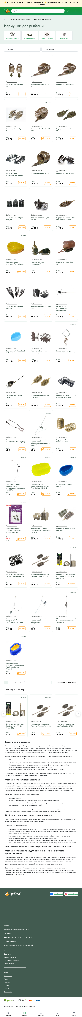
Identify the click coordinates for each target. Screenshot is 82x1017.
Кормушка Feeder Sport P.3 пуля (14, 219)
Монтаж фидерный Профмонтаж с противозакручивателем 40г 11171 (15, 487)
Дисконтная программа (12, 960)
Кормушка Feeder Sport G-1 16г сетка (41, 130)
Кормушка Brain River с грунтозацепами (39, 352)
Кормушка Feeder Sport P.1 (14, 130)
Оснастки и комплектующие (20, 20)
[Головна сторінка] (5, 20)
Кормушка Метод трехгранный (37, 263)
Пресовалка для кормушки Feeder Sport (14, 263)
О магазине (8, 976)
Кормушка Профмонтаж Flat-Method (40, 396)
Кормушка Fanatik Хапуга (65, 173)
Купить (22, 94)
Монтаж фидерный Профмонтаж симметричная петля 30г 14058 (40, 443)
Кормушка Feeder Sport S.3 (40, 174)
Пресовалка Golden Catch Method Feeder (15, 352)
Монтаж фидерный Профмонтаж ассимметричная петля (14, 621)
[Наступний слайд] (78, 713)
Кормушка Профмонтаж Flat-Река (65, 530)
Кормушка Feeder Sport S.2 (40, 85)
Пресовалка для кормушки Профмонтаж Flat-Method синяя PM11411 (15, 666)
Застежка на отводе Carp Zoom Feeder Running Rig (15, 441)
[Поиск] (14, 11)
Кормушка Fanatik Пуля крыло (40, 219)
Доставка (7, 954)
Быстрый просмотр (15, 76)
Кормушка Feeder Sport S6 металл (41, 308)
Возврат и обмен (10, 957)
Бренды (6, 989)
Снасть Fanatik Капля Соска (14, 396)
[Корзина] (75, 10)
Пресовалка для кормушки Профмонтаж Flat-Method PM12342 (40, 486)
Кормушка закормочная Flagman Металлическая (15, 575)
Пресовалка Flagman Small (64, 485)
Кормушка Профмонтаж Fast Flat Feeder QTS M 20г (41, 725)
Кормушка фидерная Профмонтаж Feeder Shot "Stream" (41, 530)
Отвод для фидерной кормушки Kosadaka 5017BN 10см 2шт (14, 530)
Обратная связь (9, 964)
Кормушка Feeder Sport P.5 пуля (14, 308)
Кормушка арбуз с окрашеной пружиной (14, 174)
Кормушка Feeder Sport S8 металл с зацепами (66, 396)
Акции (6, 979)
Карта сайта (8, 992)
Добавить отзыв (11, 82)
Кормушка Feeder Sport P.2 (14, 85)
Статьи (6, 985)
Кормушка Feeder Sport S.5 (65, 263)
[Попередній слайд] (3, 713)
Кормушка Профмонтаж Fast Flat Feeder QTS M (40, 575)
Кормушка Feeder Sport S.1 (65, 85)
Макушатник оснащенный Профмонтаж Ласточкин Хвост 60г (66, 621)
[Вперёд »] (24, 682)
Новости (7, 982)
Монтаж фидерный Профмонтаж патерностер (38, 621)
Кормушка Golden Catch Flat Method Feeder (65, 219)
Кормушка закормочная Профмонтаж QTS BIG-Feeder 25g (65, 576)
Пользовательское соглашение (15, 967)
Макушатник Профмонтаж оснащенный (61, 308)
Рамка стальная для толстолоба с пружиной (65, 352)
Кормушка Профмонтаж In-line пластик (65, 441)
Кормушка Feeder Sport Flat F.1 (65, 130)
